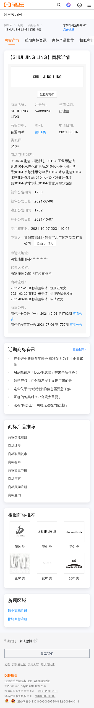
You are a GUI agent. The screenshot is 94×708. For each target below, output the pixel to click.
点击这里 (68, 29)
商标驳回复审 (17, 453)
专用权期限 (19, 228)
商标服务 (33, 25)
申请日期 (66, 125)
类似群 (16, 140)
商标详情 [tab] (12, 40)
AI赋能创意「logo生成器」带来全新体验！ (46, 372)
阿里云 (8, 25)
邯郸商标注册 (17, 619)
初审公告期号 (21, 191)
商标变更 (14, 478)
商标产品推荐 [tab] (63, 40)
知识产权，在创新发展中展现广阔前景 (43, 380)
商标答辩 (14, 462)
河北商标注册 (17, 611)
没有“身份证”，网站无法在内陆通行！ (42, 404)
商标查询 (14, 495)
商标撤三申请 (17, 470)
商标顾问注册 (17, 486)
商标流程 (17, 282)
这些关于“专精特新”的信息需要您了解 (42, 388)
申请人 (16, 237)
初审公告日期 (21, 200)
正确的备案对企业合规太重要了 (38, 396)
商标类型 (17, 125)
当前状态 (66, 104)
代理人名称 (19, 267)
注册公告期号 (21, 209)
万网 (20, 25)
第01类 (40, 131)
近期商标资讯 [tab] (36, 40)
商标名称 (17, 104)
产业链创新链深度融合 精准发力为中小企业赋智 (48, 361)
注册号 (40, 104)
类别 (38, 125)
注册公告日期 (21, 219)
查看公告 (76, 324)
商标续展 (14, 445)
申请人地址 (19, 252)
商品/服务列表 (21, 154)
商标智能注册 (17, 437)
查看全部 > (79, 349)
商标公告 (17, 307)
